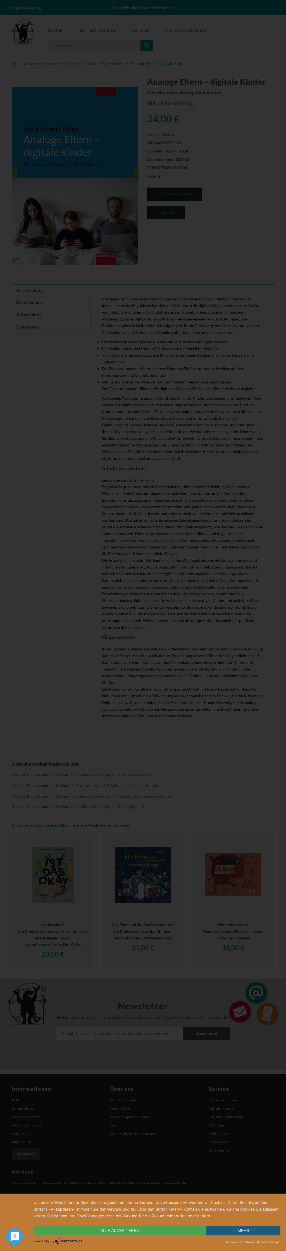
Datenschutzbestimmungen (262, 1242)
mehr (243, 1230)
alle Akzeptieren (119, 1230)
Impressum (233, 1242)
